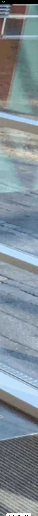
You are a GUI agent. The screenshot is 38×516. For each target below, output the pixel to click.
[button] (35, 2)
